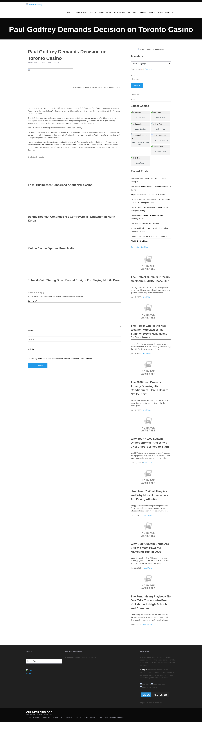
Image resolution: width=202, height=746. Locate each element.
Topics (28, 657)
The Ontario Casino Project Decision (145, 223)
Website (31, 349)
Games (93, 12)
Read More (147, 297)
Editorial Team (33, 717)
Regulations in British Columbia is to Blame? (148, 194)
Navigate (143, 670)
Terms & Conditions (73, 717)
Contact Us (57, 717)
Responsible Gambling (139, 247)
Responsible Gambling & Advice (111, 717)
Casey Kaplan (53, 62)
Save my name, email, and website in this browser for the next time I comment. (62, 358)
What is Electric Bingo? (139, 241)
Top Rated (135, 94)
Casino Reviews (81, 12)
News (108, 12)
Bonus (101, 12)
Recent (133, 99)
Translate (148, 69)
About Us (46, 717)
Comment (32, 301)
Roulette (152, 12)
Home (69, 12)
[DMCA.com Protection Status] (154, 695)
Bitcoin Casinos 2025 (166, 12)
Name (31, 330)
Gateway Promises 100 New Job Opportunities (149, 236)
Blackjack (142, 12)
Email (31, 340)
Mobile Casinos (119, 12)
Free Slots (132, 12)
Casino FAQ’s (90, 717)
